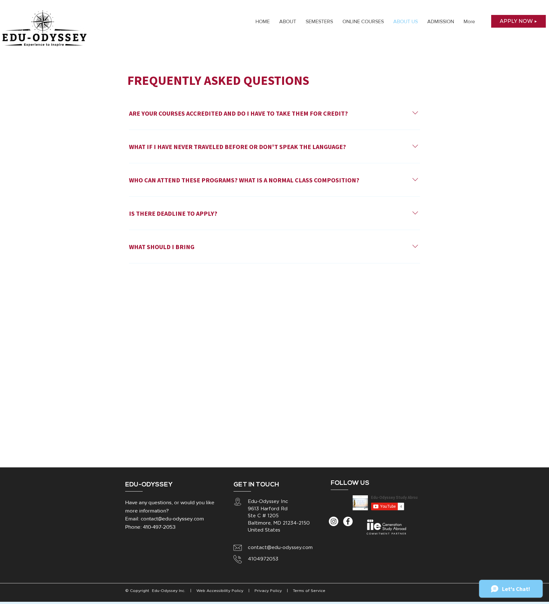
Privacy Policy (267, 591)
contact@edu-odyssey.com (172, 518)
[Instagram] (333, 521)
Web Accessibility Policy (220, 591)
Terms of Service (309, 591)
